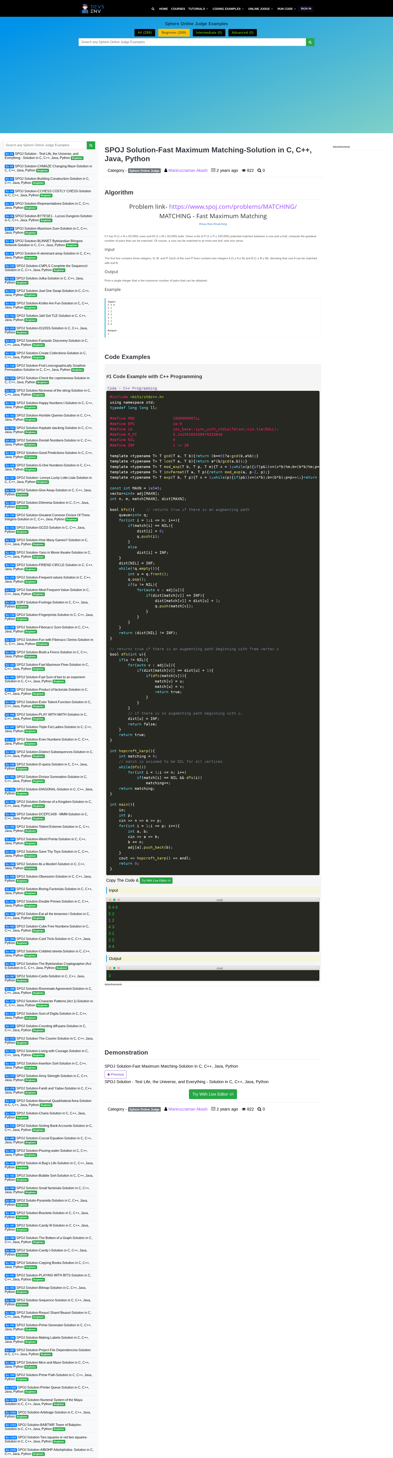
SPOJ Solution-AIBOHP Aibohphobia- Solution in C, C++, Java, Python (49, 1452)
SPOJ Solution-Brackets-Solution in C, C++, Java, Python (47, 1215)
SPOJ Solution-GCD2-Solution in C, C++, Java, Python (45, 529)
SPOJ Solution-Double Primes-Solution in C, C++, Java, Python (47, 903)
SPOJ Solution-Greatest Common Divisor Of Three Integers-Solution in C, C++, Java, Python (47, 517)
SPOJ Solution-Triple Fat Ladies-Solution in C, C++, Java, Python (48, 729)
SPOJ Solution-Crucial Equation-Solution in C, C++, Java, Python (48, 1140)
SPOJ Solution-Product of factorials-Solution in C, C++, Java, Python (46, 691)
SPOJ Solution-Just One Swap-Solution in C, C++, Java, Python (47, 293)
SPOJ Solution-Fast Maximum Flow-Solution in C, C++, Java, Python (47, 666)
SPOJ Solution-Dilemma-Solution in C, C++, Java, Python (47, 504)
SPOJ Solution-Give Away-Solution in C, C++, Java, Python (48, 492)
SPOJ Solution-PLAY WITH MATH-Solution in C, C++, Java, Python (46, 716)
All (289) (145, 32)
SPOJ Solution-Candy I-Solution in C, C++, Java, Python (46, 1252)
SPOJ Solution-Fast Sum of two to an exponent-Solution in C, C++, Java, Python (45, 679)
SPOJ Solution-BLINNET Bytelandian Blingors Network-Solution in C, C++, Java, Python (44, 243)
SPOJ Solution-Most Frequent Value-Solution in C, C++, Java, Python (47, 592)
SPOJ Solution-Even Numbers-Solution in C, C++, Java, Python (47, 741)
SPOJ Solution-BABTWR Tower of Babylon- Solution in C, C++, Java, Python (43, 1427)
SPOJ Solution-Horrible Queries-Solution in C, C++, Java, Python (48, 417)
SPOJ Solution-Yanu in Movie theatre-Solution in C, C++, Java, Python (48, 554)
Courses (178, 8)
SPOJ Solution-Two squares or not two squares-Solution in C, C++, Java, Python (46, 1439)
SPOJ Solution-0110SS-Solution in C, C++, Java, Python (46, 330)
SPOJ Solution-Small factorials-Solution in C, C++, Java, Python (47, 1190)
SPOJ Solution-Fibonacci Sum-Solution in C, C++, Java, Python (47, 629)
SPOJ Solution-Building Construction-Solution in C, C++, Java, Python (47, 180)
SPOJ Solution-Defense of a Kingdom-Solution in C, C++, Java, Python (48, 804)
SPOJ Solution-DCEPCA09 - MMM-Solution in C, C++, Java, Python (46, 816)
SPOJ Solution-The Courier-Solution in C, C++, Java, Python (49, 1040)
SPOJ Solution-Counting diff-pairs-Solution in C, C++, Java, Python (45, 1028)
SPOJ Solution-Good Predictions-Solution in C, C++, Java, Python (49, 455)
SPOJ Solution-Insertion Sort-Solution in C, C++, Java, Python (46, 1065)
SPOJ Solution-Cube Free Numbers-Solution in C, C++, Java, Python (47, 928)
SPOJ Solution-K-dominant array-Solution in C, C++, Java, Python (48, 255)
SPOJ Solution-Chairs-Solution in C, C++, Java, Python (45, 1115)
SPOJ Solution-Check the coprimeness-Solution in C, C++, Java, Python (47, 380)
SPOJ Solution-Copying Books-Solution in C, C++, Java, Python (47, 1265)
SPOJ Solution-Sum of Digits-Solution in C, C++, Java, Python (46, 1015)
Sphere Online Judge (144, 170)
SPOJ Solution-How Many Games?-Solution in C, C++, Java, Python (46, 542)
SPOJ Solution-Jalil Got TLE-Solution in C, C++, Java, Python (45, 318)
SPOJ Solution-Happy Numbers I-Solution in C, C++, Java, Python (49, 405)
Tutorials (196, 8)
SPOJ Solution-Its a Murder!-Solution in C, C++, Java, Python (45, 866)
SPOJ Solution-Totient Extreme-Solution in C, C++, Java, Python (47, 828)
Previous (117, 1074)
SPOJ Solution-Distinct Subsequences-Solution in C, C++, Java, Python (49, 754)
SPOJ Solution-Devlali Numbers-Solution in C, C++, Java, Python (48, 442)
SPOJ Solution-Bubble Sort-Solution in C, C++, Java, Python (49, 1177)
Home (163, 8)
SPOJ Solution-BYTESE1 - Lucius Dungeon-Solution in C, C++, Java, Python (48, 218)
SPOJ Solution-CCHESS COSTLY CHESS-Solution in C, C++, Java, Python (48, 193)
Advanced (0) (243, 32)
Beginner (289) (174, 32)
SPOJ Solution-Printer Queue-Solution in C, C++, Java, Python (47, 1389)
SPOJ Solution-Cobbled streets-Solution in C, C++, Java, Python (47, 953)
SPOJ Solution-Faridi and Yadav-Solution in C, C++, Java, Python (48, 1090)
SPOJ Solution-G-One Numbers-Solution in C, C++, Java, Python (48, 467)
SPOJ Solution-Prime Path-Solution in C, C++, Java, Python (48, 1377)
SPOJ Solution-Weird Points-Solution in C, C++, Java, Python (45, 841)
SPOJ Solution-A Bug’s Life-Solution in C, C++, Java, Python (49, 1165)
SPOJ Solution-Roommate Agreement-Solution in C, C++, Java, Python (48, 990)
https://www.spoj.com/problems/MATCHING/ (233, 206)
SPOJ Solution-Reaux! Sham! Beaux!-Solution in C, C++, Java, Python (48, 1314)
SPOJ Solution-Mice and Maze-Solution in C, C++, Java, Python (47, 1364)
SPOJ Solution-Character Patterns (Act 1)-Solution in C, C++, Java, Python (49, 1003)
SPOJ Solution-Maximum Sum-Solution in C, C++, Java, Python (46, 230)
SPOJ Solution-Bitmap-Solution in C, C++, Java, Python (45, 1290)
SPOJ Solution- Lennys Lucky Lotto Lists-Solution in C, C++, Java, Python (48, 480)
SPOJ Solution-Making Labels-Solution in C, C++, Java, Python (47, 1339)
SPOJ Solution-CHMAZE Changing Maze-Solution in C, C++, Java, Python (48, 168)
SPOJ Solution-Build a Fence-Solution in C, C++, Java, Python (46, 654)
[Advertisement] (196, 84)
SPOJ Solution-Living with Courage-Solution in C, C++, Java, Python (47, 1053)
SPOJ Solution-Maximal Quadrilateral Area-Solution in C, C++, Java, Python (48, 1103)
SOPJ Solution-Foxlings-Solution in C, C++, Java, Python (46, 604)
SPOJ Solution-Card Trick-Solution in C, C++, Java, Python (48, 941)
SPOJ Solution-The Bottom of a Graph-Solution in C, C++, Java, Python (48, 1240)
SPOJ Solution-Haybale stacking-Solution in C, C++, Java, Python (49, 430)
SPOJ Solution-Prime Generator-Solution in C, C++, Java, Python (48, 1327)
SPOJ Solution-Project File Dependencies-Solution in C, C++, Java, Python (48, 1352)
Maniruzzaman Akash (188, 170)
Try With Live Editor (155, 880)
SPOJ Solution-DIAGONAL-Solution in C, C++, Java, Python (49, 791)
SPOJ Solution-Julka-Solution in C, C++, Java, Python (44, 280)
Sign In (306, 8)
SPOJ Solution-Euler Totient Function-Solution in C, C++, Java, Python (48, 704)
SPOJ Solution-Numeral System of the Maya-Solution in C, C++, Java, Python (44, 1402)
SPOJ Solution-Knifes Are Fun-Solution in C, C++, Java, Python (47, 305)
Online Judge (259, 8)
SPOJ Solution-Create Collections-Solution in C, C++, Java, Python (46, 355)
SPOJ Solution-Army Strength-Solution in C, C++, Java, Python (46, 1078)
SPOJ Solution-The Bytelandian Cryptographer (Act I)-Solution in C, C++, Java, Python (48, 966)
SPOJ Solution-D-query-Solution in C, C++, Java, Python (46, 766)
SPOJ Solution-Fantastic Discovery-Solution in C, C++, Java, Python (46, 342)
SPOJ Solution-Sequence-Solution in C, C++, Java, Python (48, 1302)
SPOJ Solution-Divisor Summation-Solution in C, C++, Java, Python (46, 779)
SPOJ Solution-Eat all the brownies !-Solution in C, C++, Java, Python (47, 916)
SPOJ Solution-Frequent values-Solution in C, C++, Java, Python (48, 579)
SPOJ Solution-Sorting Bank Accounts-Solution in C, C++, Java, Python (49, 1128)
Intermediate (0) (209, 32)
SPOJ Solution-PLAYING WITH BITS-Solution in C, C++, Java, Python (48, 1277)
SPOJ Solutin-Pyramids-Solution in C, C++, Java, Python (46, 1202)
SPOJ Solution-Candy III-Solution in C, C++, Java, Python (47, 1227)
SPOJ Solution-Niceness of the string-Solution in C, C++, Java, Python (48, 392)
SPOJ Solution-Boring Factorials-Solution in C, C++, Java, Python (48, 891)
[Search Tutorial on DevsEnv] (153, 9)
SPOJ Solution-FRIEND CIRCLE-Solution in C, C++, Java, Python (49, 567)
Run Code (285, 8)
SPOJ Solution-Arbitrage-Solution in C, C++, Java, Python (48, 1414)
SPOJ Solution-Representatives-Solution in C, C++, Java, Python (47, 205)
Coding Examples (227, 8)
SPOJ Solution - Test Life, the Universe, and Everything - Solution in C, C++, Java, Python (43, 156)
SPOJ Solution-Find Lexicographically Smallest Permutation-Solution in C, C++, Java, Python (45, 367)
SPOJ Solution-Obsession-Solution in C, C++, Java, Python (48, 878)
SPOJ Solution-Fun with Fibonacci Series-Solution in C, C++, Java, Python (49, 642)
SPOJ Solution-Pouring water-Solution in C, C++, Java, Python (46, 1152)
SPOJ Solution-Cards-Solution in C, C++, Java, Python (45, 978)
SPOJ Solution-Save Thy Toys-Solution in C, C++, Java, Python (47, 853)
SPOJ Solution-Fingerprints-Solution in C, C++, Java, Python (49, 617)
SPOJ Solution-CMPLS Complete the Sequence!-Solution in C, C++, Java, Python (46, 268)
